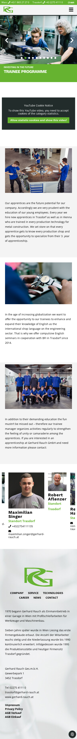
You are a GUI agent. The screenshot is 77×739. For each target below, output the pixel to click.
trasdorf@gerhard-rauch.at (22, 692)
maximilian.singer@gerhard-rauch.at (26, 535)
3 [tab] (29, 56)
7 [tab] (44, 56)
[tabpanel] (38, 40)
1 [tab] (22, 56)
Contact (52, 597)
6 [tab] (40, 56)
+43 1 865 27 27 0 (20, 2)
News (37, 597)
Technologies (53, 593)
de (69, 2)
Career (24, 597)
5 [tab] (36, 56)
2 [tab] (25, 56)
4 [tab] (33, 56)
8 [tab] (48, 56)
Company (17, 593)
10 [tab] (55, 56)
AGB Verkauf (13, 713)
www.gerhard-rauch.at (19, 697)
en (72, 2)
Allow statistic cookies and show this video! (38, 120)
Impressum (12, 705)
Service (33, 593)
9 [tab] (51, 56)
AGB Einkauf (13, 717)
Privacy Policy (14, 709)
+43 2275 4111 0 (54, 2)
